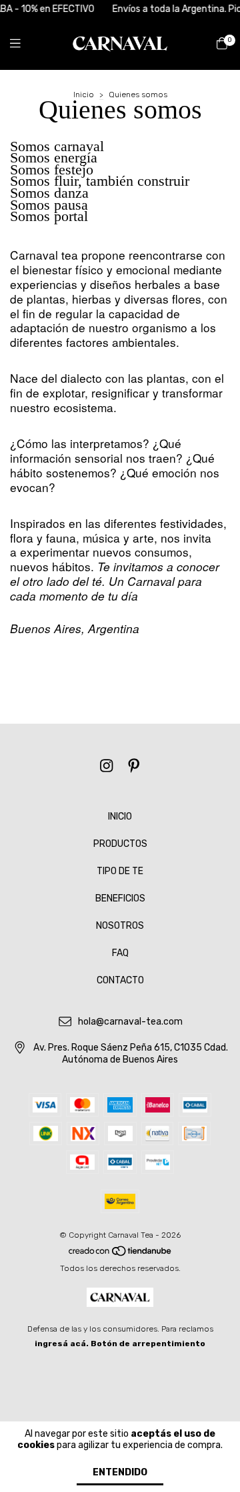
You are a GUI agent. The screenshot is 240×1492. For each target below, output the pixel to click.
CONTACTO (120, 980)
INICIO (120, 816)
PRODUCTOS (120, 844)
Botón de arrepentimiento (148, 1343)
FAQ (120, 953)
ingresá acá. (62, 1343)
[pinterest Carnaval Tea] (134, 766)
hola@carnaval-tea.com (130, 1022)
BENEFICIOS (120, 898)
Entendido (120, 1472)
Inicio (83, 94)
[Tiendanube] (120, 1253)
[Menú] (23, 43)
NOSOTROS (120, 925)
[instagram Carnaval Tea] (106, 766)
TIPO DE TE (120, 871)
